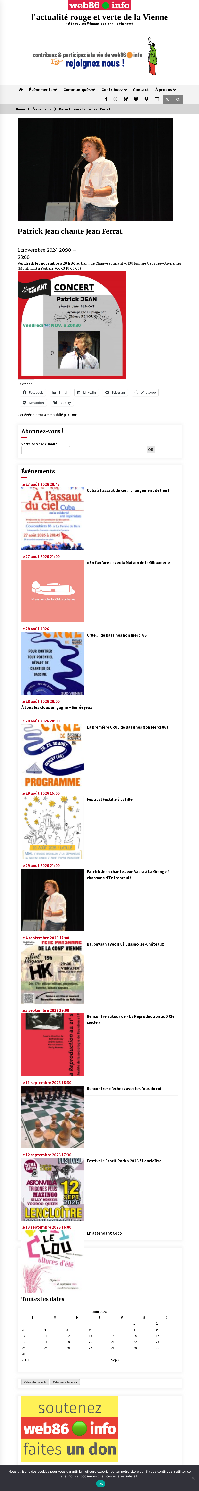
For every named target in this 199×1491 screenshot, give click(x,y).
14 (113, 1335)
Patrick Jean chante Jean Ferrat (70, 231)
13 (90, 1335)
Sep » (115, 1360)
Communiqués (77, 89)
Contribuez (112, 89)
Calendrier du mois (35, 1382)
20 (90, 1341)
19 (68, 1341)
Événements (40, 89)
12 (68, 1335)
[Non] (193, 1478)
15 (135, 1335)
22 (135, 1341)
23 (157, 1341)
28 (113, 1347)
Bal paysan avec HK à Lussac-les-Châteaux (125, 944)
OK (101, 1484)
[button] (168, 99)
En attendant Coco (104, 1233)
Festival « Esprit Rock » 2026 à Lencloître (124, 1161)
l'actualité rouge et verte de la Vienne (99, 17)
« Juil (25, 1360)
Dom (74, 415)
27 (90, 1347)
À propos (163, 89)
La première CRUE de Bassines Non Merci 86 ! (127, 727)
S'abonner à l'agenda (64, 1382)
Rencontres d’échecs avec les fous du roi (124, 1088)
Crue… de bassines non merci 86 (117, 635)
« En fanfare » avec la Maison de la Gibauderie (128, 562)
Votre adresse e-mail (39, 444)
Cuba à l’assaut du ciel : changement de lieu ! (128, 490)
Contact (141, 89)
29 (135, 1347)
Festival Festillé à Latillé (110, 799)
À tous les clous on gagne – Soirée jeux (56, 707)
